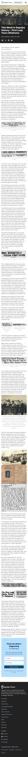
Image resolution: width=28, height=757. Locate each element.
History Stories (5, 711)
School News (4, 704)
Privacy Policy (4, 749)
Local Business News (7, 706)
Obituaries (4, 709)
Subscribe (4, 725)
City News (4, 698)
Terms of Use (18, 749)
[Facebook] (2, 40)
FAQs (2, 719)
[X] (5, 40)
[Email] (12, 40)
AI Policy (3, 752)
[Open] (26, 2)
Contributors (4, 717)
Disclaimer (11, 749)
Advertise (4, 727)
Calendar (3, 701)
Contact (3, 722)
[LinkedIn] (9, 40)
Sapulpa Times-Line (6, 714)
